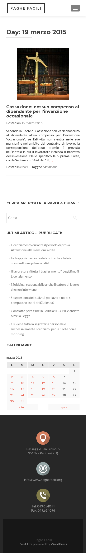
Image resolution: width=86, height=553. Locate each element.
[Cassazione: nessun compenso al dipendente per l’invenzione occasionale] (43, 74)
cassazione (50, 167)
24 (22, 395)
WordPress (59, 544)
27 (53, 395)
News (24, 167)
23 (12, 395)
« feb (22, 407)
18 (32, 389)
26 (43, 395)
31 (22, 401)
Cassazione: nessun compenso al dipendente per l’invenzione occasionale (42, 111)
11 (32, 383)
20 (53, 389)
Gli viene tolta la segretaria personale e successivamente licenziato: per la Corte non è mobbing (43, 329)
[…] (51, 160)
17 (22, 389)
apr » (64, 407)
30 (12, 401)
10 (22, 383)
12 (43, 383)
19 (43, 389)
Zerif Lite (25, 544)
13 (53, 383)
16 (12, 389)
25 (32, 395)
